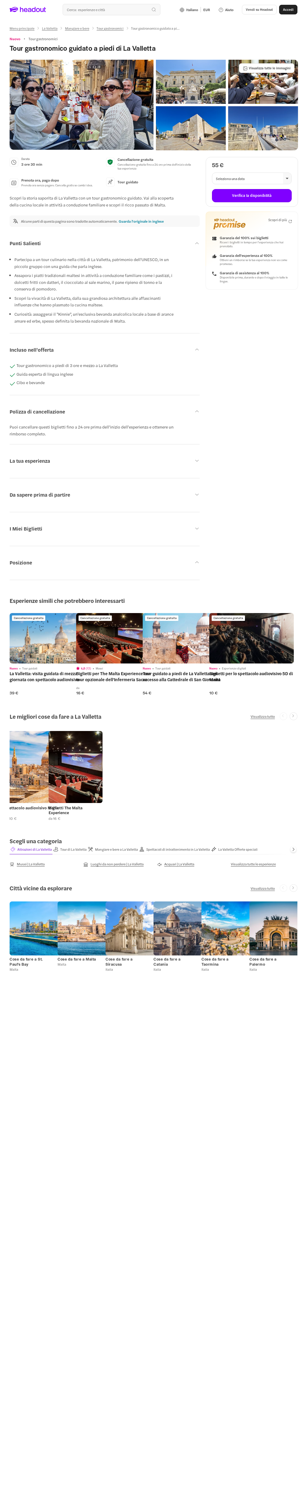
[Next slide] (293, 716)
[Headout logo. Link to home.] (28, 9)
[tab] (31, 849)
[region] (52, 638)
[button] (82, 105)
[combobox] (111, 9)
